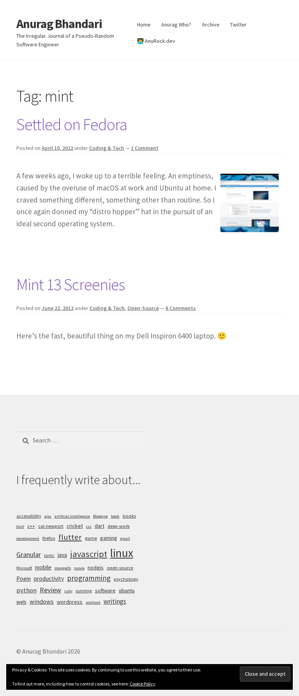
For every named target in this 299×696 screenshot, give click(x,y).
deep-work (118, 526)
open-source (120, 568)
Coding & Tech (106, 148)
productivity (49, 578)
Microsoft (24, 568)
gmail (125, 538)
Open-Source (143, 308)
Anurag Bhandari (59, 24)
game (91, 538)
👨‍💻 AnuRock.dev (156, 40)
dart (99, 525)
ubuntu (127, 590)
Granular (28, 554)
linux (121, 553)
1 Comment (144, 148)
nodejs (96, 567)
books (129, 516)
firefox (48, 538)
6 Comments (180, 308)
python (26, 590)
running (84, 591)
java (62, 555)
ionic (49, 555)
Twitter (238, 24)
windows (42, 601)
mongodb (63, 568)
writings (115, 601)
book (115, 516)
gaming (108, 537)
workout (93, 602)
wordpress (70, 601)
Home (144, 24)
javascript (88, 553)
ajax (47, 516)
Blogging (100, 516)
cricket (75, 525)
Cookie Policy (142, 684)
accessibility (28, 516)
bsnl (20, 526)
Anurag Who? (176, 24)
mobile (43, 567)
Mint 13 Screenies (70, 284)
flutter (70, 537)
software (105, 590)
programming (89, 578)
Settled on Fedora (71, 124)
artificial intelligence (72, 516)
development (27, 538)
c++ (31, 526)
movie (79, 568)
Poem (23, 578)
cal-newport (50, 526)
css (88, 526)
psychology (126, 579)
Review (50, 589)
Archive (211, 24)
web (21, 601)
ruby (68, 591)
